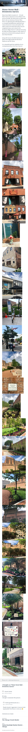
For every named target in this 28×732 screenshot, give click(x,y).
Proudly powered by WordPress (8, 730)
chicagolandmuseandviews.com (14, 3)
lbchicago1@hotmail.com (14, 680)
